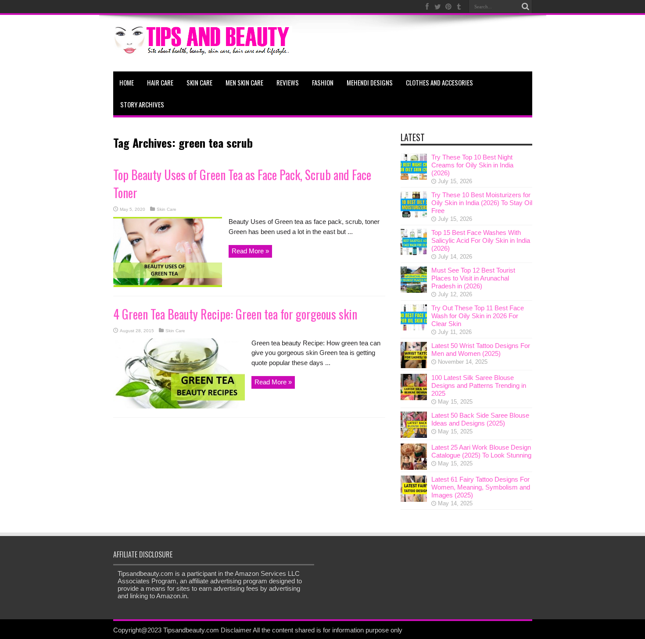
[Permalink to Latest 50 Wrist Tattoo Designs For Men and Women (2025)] (414, 365)
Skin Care (199, 82)
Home (126, 82)
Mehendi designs (370, 82)
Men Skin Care (244, 82)
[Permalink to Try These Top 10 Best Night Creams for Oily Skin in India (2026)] (414, 177)
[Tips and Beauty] (202, 49)
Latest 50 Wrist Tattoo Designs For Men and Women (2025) (480, 349)
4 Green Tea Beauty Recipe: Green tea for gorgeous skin (235, 314)
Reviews (287, 82)
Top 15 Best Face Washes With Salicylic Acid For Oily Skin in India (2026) (480, 240)
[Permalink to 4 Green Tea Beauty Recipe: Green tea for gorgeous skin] (179, 406)
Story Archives (142, 104)
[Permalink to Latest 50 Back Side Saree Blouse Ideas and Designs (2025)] (414, 435)
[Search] (525, 6)
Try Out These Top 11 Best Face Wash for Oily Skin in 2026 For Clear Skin (477, 315)
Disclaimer (236, 630)
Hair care (160, 82)
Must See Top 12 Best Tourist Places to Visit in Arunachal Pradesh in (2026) (473, 278)
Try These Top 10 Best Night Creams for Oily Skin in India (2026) (472, 165)
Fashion (322, 82)
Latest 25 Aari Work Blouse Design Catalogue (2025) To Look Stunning (481, 451)
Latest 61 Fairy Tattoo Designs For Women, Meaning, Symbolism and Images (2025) (480, 487)
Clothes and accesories (439, 82)
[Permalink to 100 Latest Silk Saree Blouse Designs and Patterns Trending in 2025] (414, 397)
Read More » (250, 251)
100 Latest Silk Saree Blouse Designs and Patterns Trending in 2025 (478, 385)
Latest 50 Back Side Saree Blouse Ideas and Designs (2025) (480, 419)
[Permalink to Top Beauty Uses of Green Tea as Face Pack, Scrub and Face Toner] (167, 284)
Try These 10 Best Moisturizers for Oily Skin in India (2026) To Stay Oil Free (481, 202)
